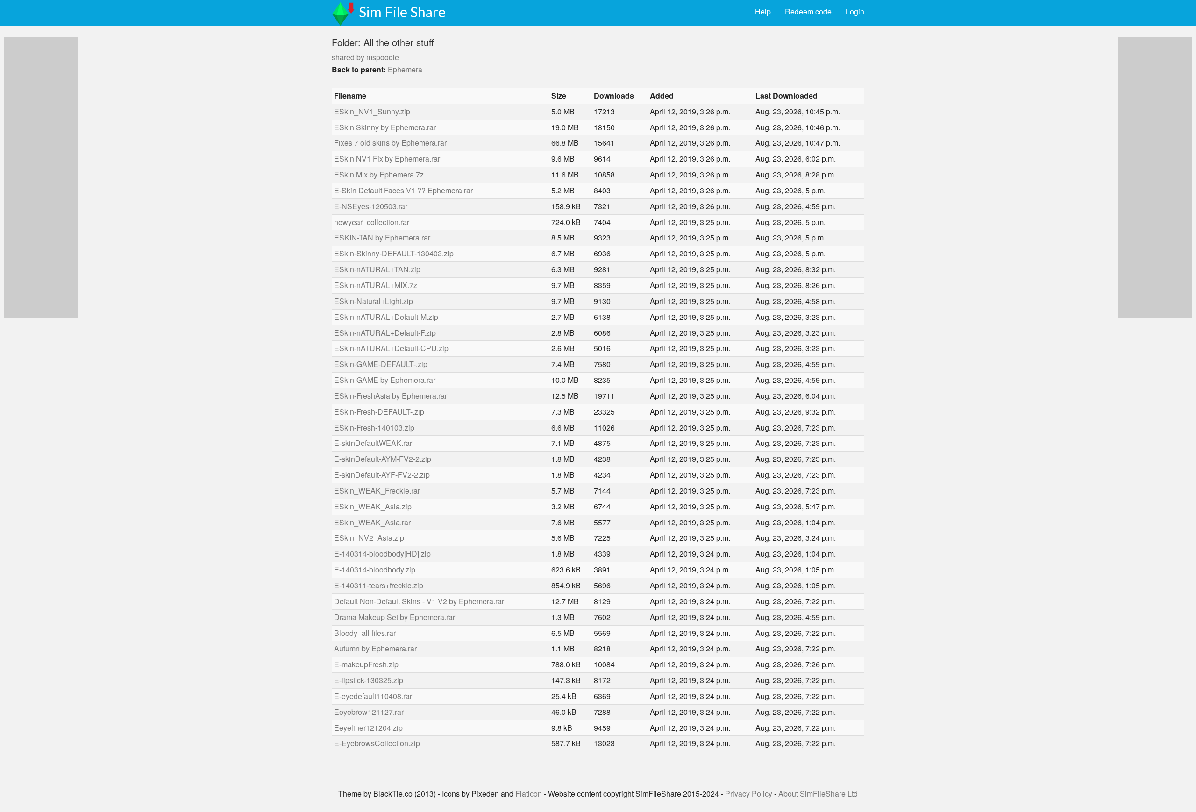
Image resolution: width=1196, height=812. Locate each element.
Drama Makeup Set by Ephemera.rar (394, 617)
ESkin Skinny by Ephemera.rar (385, 127)
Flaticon (528, 793)
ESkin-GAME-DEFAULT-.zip (380, 364)
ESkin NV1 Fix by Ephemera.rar (387, 158)
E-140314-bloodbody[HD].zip (382, 553)
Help (763, 11)
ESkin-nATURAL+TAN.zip (377, 269)
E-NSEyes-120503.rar (370, 206)
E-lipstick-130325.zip (368, 680)
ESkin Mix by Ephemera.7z (379, 174)
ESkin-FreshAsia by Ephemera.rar (390, 395)
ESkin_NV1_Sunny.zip (372, 111)
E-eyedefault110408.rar (373, 696)
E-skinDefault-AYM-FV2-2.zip (382, 458)
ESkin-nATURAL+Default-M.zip (386, 316)
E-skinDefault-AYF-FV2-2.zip (382, 474)
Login (855, 11)
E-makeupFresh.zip (366, 664)
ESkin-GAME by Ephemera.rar (384, 379)
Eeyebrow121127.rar (369, 711)
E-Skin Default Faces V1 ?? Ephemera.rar (403, 190)
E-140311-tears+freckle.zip (378, 585)
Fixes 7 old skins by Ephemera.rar (390, 142)
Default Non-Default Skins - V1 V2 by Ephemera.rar (419, 601)
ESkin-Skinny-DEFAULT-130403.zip (394, 253)
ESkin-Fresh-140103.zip (374, 427)
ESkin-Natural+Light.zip (373, 301)
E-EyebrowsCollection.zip (377, 743)
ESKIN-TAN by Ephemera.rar (382, 237)
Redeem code (808, 11)
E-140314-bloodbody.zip (374, 569)
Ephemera (405, 69)
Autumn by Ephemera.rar (375, 648)
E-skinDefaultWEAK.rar (373, 443)
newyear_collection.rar (371, 222)
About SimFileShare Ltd (818, 793)
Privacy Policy (748, 793)
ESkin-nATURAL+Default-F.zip (385, 332)
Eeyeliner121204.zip (368, 727)
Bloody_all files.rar (365, 633)
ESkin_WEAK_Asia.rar (372, 522)
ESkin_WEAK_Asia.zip (373, 506)
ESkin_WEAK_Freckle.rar (377, 490)
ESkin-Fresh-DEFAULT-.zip (379, 411)
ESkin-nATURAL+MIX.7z (375, 285)
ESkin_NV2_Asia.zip (369, 537)
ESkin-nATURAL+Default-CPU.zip (391, 348)
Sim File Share (402, 11)
